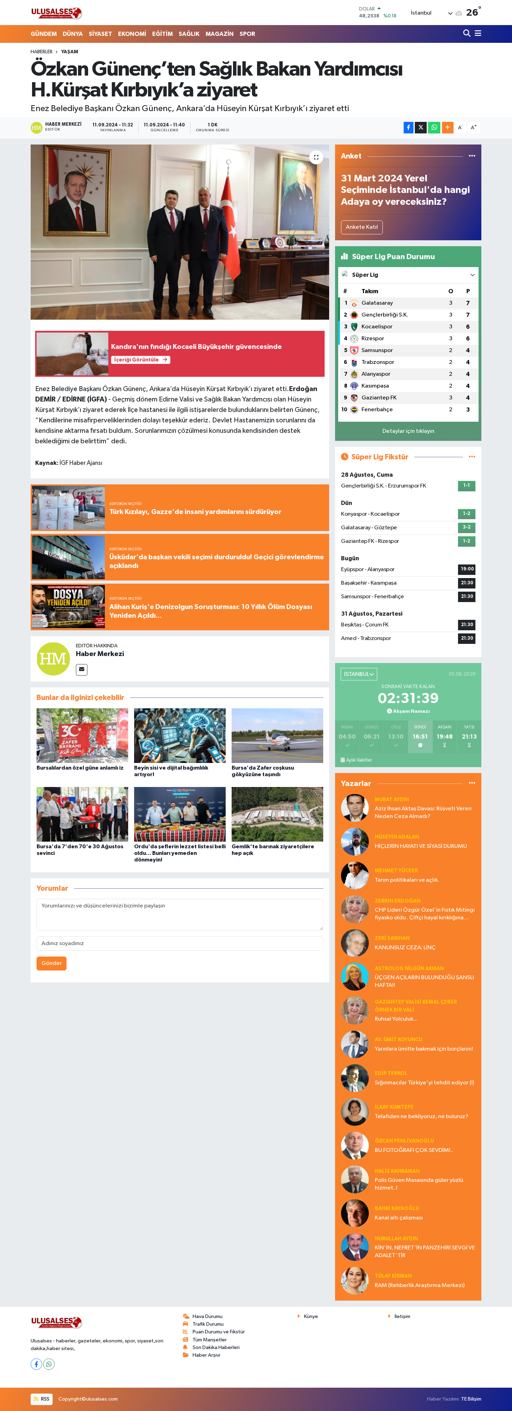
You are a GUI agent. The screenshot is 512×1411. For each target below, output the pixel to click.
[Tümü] (472, 156)
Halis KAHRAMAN (397, 1171)
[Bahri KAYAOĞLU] (355, 1213)
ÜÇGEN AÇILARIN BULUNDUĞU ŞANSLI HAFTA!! (424, 981)
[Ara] (467, 33)
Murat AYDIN (392, 799)
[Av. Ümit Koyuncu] (355, 1044)
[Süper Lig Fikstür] (472, 457)
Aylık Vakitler (359, 760)
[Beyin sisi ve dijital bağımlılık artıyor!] (180, 735)
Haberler (42, 51)
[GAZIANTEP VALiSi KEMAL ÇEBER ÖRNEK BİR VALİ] (355, 1010)
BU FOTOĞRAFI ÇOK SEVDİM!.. (414, 1150)
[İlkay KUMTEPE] (355, 1112)
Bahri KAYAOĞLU (397, 1208)
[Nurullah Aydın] (355, 1247)
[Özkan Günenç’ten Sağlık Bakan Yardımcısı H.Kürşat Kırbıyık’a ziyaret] (180, 232)
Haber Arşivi (206, 1355)
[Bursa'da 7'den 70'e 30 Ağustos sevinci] (82, 814)
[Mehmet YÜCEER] (355, 875)
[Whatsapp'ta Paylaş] (434, 127)
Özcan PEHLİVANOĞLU (404, 1141)
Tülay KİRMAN (393, 1276)
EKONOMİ (132, 34)
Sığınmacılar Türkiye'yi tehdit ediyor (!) (424, 1083)
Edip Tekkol (391, 1073)
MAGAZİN (219, 34)
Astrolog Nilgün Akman (409, 968)
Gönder (51, 963)
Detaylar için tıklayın (408, 431)
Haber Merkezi (100, 653)
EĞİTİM (162, 34)
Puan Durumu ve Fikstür (219, 1331)
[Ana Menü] (477, 33)
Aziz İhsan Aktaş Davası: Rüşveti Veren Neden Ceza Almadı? (423, 812)
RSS (44, 1399)
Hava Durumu (208, 1316)
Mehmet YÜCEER (396, 870)
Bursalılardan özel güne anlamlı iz (80, 768)
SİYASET (100, 34)
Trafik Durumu (208, 1324)
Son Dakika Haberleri (216, 1347)
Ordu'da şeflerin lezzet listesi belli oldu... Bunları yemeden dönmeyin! (180, 853)
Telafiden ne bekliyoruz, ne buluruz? (421, 1117)
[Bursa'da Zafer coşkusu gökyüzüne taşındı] (277, 735)
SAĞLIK (189, 34)
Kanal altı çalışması (399, 1218)
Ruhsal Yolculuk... (396, 1019)
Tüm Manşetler (210, 1339)
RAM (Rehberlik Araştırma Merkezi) (420, 1285)
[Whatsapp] (49, 1364)
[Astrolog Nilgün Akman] (355, 977)
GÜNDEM (44, 34)
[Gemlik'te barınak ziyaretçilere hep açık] (277, 814)
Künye (311, 1316)
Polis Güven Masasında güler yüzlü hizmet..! (419, 1184)
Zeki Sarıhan (392, 938)
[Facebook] (36, 1364)
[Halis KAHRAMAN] (355, 1179)
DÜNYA (73, 34)
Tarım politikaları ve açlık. (407, 880)
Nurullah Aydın (396, 1238)
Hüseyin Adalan (397, 837)
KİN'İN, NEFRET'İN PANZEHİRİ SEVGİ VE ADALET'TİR (425, 1251)
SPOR (247, 34)
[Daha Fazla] (447, 127)
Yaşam (69, 51)
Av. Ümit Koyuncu (398, 1039)
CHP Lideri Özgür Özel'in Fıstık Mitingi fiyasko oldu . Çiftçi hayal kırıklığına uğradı (425, 914)
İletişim (402, 1316)
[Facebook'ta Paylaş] (408, 127)
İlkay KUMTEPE (394, 1107)
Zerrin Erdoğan (397, 901)
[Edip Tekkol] (355, 1078)
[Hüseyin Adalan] (355, 841)
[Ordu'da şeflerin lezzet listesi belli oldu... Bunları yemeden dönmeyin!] (180, 814)
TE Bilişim (471, 1399)
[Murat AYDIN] (355, 808)
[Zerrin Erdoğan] (355, 909)
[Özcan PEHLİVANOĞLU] (355, 1145)
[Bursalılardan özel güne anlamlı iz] (82, 735)
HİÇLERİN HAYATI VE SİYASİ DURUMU (421, 846)
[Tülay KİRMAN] (355, 1281)
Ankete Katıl (362, 227)
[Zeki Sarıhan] (355, 943)
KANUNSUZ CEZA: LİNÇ (405, 948)
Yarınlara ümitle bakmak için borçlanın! (424, 1049)
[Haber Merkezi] (53, 659)
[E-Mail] (81, 670)
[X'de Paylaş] (421, 127)
